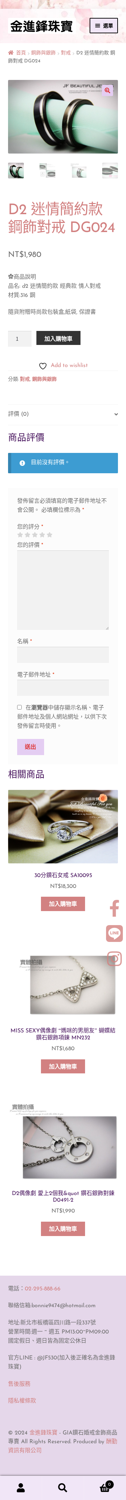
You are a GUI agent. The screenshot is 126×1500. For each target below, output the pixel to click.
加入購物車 (58, 338)
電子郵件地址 (35, 675)
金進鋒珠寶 (43, 1433)
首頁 (21, 53)
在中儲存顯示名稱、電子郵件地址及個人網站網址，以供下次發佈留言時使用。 (62, 717)
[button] (107, 90)
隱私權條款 (22, 1401)
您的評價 (30, 545)
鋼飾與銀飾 (43, 53)
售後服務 (19, 1384)
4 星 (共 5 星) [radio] (42, 535)
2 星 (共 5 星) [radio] (27, 535)
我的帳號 (21, 1488)
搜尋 (63, 1488)
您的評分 (30, 527)
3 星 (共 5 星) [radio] (34, 535)
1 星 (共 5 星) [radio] (20, 535)
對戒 (66, 53)
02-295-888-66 (43, 1289)
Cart (97, 1482)
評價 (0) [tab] (18, 414)
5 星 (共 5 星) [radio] (49, 535)
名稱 (24, 642)
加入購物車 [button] (63, 904)
